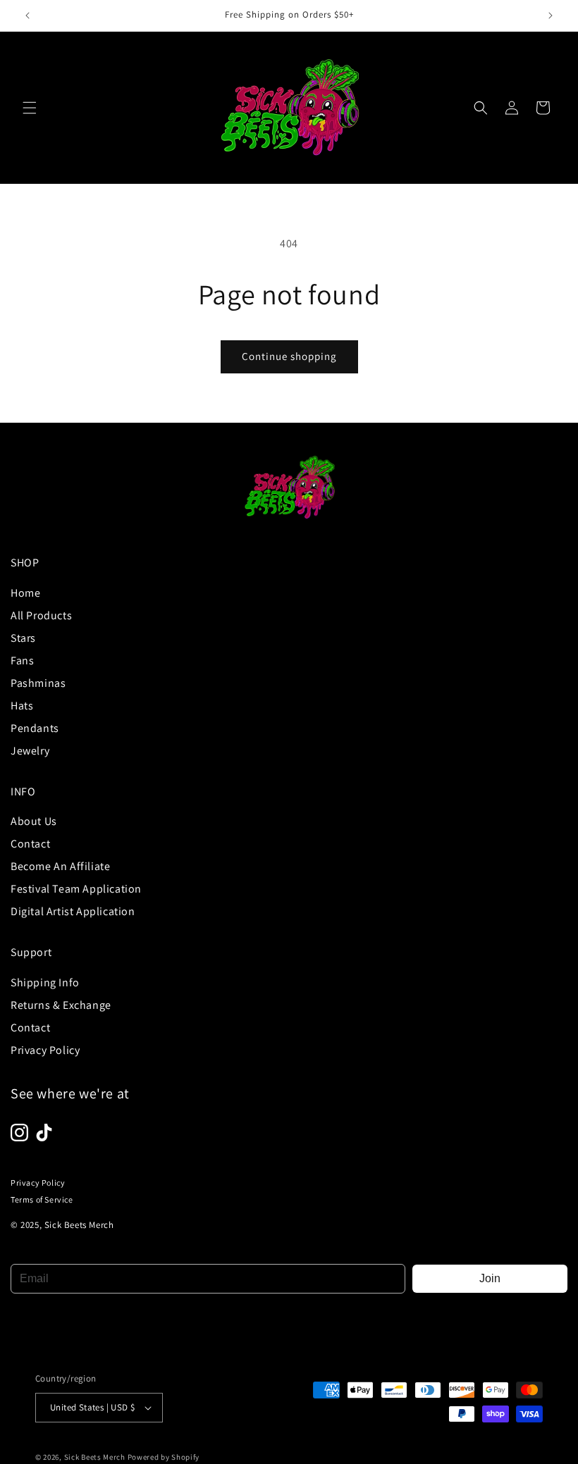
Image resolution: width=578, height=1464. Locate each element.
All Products (41, 615)
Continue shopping (289, 356)
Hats (22, 705)
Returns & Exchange (61, 1005)
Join (489, 1278)
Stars (23, 638)
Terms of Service (42, 1199)
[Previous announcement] (27, 15)
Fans (22, 660)
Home (25, 592)
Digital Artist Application (73, 911)
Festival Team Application (76, 888)
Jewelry (30, 750)
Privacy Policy (45, 1050)
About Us (34, 821)
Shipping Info (45, 982)
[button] (29, 107)
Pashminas (38, 683)
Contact (30, 843)
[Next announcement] (550, 15)
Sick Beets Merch (94, 1457)
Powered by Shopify (164, 1457)
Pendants (35, 728)
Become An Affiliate (60, 866)
